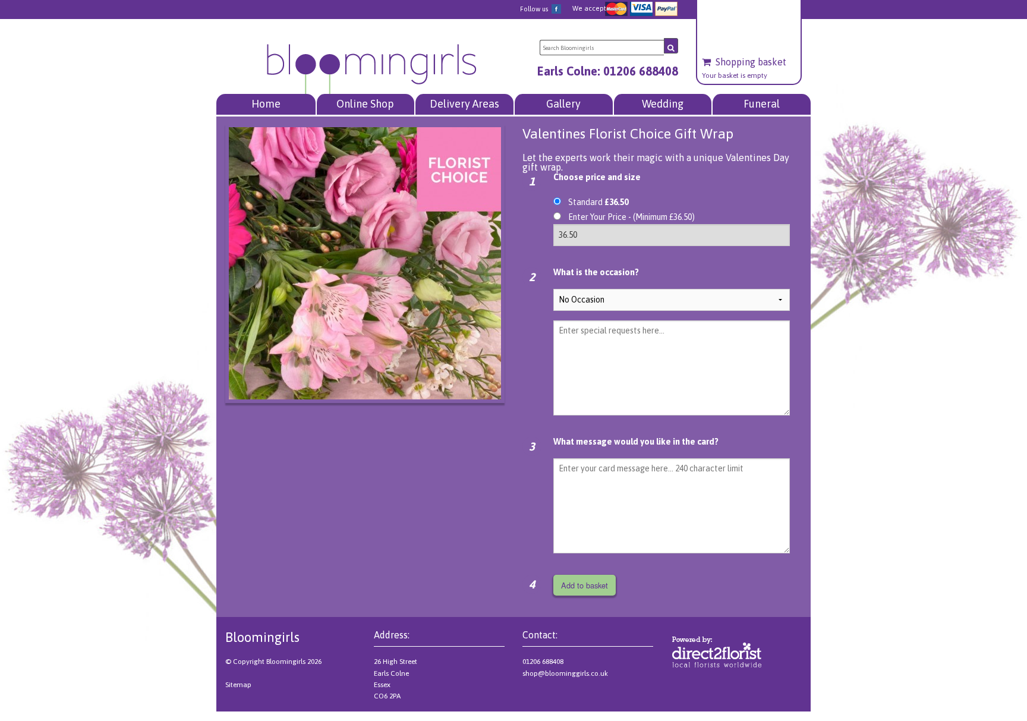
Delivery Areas (464, 103)
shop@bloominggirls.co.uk (565, 673)
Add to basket (584, 585)
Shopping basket (751, 62)
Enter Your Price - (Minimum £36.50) (631, 217)
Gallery (563, 103)
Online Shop (365, 103)
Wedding (662, 103)
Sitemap (238, 685)
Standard (598, 202)
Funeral (762, 103)
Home (266, 103)
